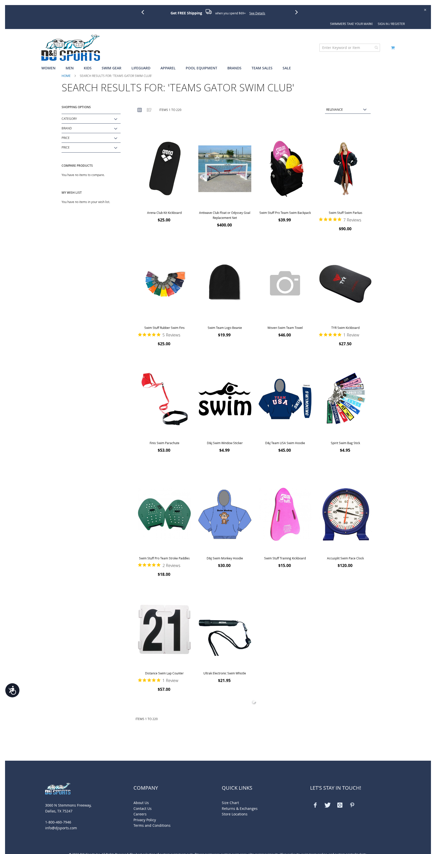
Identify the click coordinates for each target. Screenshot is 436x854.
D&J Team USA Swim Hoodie (285, 443)
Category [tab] (69, 119)
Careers (140, 814)
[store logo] (70, 47)
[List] (149, 110)
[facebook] (315, 805)
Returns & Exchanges (240, 808)
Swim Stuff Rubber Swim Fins (164, 328)
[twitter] (327, 805)
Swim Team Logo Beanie (225, 328)
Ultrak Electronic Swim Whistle (224, 673)
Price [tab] (66, 138)
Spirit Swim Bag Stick (345, 443)
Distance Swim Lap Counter (164, 673)
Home (66, 76)
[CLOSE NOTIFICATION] (425, 9)
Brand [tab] (67, 128)
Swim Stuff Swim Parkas (345, 213)
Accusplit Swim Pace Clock (345, 558)
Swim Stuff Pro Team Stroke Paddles (164, 558)
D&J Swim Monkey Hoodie (225, 558)
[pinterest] (352, 805)
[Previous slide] (144, 11)
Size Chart (230, 802)
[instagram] (340, 805)
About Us (141, 802)
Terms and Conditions (152, 825)
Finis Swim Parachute (164, 443)
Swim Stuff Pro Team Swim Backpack (285, 213)
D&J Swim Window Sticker (225, 443)
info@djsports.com (61, 827)
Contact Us (142, 808)
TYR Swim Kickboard (345, 328)
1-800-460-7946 (58, 822)
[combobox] (349, 48)
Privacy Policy (144, 819)
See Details (257, 13)
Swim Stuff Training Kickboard (285, 558)
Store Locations (235, 814)
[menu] (218, 68)
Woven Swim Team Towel (285, 328)
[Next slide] (298, 11)
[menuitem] (51, 68)
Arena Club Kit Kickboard (164, 213)
